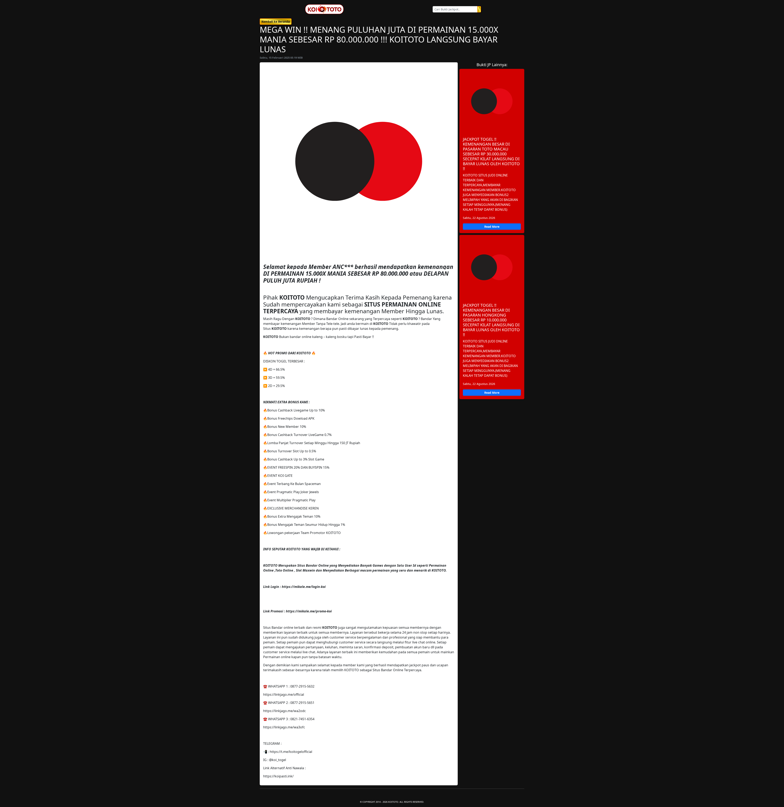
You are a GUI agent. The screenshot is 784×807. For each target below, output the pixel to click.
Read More (491, 227)
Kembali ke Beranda (276, 21)
